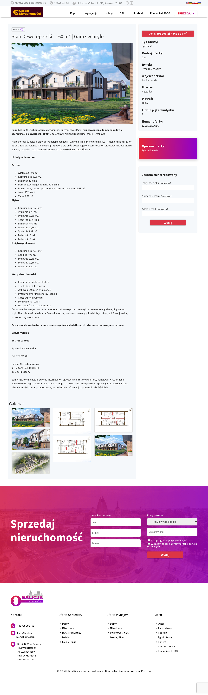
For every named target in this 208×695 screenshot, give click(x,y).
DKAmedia (111, 671)
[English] (187, 3)
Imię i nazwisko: (156, 182)
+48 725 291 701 (25, 625)
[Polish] (193, 3)
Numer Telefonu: (157, 195)
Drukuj (16, 29)
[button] (21, 83)
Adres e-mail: (155, 208)
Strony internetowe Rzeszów (135, 671)
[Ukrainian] (199, 3)
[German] (190, 3)
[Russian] (196, 3)
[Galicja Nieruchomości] (27, 11)
